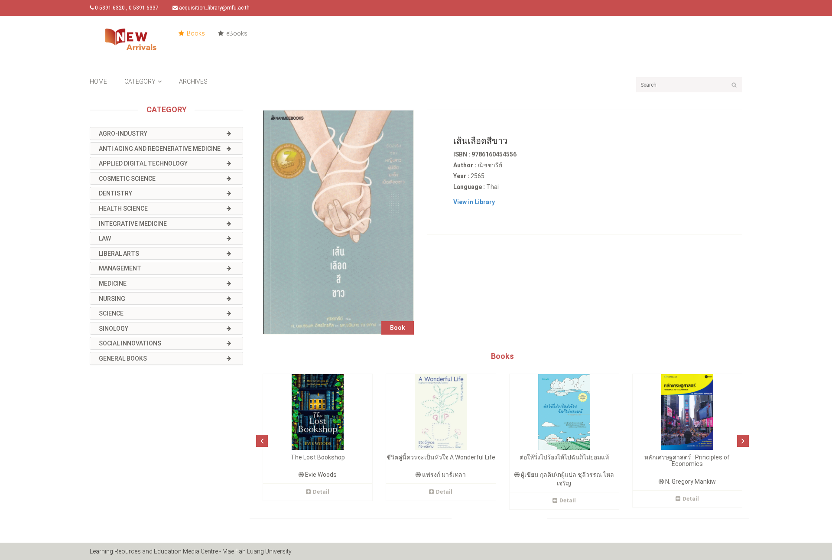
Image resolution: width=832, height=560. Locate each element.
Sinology (113, 328)
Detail (321, 491)
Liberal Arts (119, 253)
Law (105, 238)
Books (195, 33)
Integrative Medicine (133, 223)
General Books (123, 358)
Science (111, 313)
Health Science (123, 208)
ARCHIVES (193, 81)
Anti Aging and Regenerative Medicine (160, 148)
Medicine (113, 283)
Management (120, 268)
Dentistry (115, 193)
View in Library (474, 202)
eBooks (236, 33)
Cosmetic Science (127, 178)
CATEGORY (140, 81)
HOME (98, 81)
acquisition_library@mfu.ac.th (214, 8)
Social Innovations (130, 343)
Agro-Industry (123, 133)
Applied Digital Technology (143, 163)
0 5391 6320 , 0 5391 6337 (126, 8)
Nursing (112, 298)
